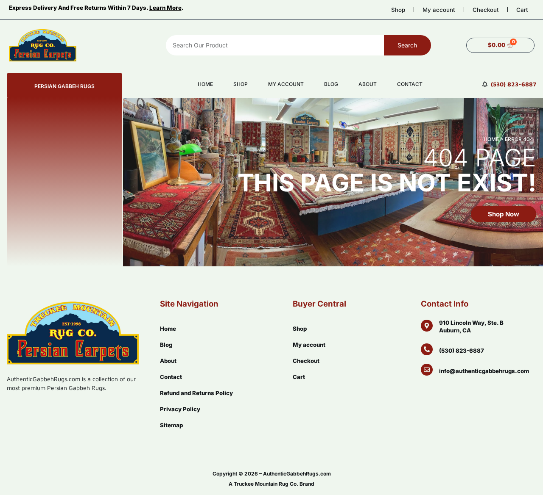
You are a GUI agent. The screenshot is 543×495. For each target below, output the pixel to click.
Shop (398, 9)
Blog (331, 84)
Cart (522, 9)
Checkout (486, 9)
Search (407, 45)
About (367, 84)
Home (205, 84)
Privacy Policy (180, 409)
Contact (410, 84)
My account (439, 9)
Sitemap (171, 425)
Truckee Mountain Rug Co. (266, 484)
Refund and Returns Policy (196, 393)
